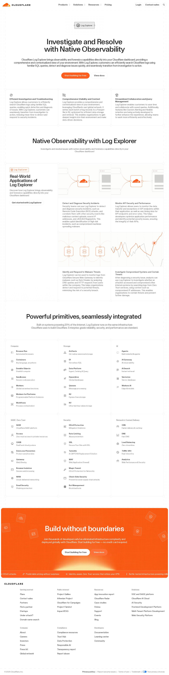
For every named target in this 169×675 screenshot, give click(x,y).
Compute (14, 346)
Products (63, 4)
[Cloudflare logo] (17, 5)
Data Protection (64, 641)
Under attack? (26, 615)
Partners (24, 602)
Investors (24, 641)
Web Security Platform (142, 615)
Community (99, 641)
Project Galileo (64, 594)
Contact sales (152, 4)
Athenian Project (64, 598)
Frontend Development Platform (146, 607)
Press (22, 645)
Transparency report (66, 649)
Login (138, 4)
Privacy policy (88, 672)
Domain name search (29, 619)
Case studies (100, 602)
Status (97, 607)
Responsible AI (64, 645)
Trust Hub (61, 636)
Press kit (24, 649)
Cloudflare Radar (102, 598)
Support (98, 611)
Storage (67, 346)
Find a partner (26, 607)
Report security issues (106, 672)
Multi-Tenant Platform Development (148, 611)
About (23, 632)
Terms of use (123, 672)
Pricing (108, 4)
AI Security (137, 602)
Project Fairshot (64, 607)
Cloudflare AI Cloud (140, 598)
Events (97, 615)
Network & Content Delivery (127, 420)
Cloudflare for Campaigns (68, 602)
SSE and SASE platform (143, 594)
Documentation (101, 632)
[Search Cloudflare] (163, 4)
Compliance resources (67, 632)
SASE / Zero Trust (18, 420)
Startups (24, 611)
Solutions (78, 4)
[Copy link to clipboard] (138, 141)
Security (67, 420)
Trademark (136, 672)
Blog (96, 619)
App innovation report (104, 594)
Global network (27, 653)
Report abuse (63, 653)
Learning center (101, 636)
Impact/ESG (62, 611)
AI (117, 346)
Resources (93, 4)
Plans (22, 594)
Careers (23, 636)
